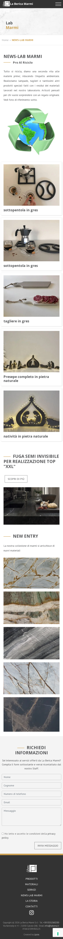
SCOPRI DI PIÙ (16, 479)
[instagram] (31, 913)
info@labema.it (52, 925)
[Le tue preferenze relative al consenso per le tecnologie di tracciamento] (58, 934)
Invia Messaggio (48, 845)
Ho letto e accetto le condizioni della (28, 835)
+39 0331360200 (51, 922)
